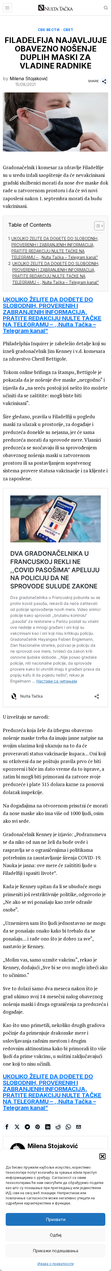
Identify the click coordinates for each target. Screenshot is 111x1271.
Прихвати (55, 1219)
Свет (68, 30)
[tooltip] (7, 1127)
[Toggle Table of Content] (96, 226)
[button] (102, 1156)
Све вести (49, 30)
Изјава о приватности (56, 1264)
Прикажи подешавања (55, 1250)
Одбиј (55, 1235)
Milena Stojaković (29, 78)
